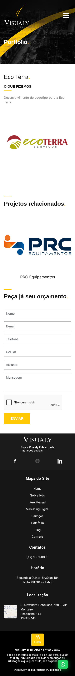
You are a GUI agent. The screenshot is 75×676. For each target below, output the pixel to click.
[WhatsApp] (63, 664)
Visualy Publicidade (48, 669)
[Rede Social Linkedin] (60, 461)
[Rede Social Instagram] (37, 461)
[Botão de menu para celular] (66, 15)
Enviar (16, 418)
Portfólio (37, 523)
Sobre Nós (37, 495)
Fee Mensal (37, 502)
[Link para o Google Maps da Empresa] (10, 611)
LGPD (37, 642)
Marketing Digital (37, 509)
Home (37, 488)
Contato (37, 537)
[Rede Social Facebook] (15, 461)
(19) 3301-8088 (37, 557)
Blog (37, 530)
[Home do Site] (37, 439)
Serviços (37, 516)
